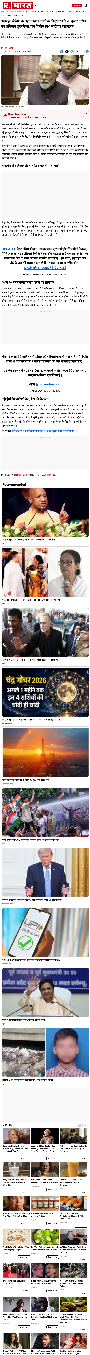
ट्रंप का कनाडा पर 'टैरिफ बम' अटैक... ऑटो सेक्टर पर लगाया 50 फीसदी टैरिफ (31, 899)
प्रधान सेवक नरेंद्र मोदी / (17, 11)
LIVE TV (78, 5)
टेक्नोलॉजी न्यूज (6, 964)
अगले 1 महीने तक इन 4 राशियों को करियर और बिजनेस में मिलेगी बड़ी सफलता (31, 719)
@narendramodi (48, 384)
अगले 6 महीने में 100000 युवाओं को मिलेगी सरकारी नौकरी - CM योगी (28, 539)
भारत (3, 544)
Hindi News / (5, 11)
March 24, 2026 (60, 274)
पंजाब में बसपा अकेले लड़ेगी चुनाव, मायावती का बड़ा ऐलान (23, 1019)
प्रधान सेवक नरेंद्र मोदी (9, 51)
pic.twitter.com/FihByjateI (45, 267)
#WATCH (9, 249)
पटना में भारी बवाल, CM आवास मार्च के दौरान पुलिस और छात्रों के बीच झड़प (30, 839)
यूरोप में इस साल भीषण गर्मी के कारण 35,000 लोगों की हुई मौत (25, 779)
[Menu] (85, 5)
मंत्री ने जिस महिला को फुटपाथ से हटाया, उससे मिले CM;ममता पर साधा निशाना (32, 599)
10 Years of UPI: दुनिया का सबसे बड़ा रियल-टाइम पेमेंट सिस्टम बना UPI (31, 959)
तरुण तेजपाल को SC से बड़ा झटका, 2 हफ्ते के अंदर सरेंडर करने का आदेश (30, 659)
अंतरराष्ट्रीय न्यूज (7, 784)
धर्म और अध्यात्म (7, 724)
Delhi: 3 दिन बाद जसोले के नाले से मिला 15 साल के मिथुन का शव (27, 1079)
